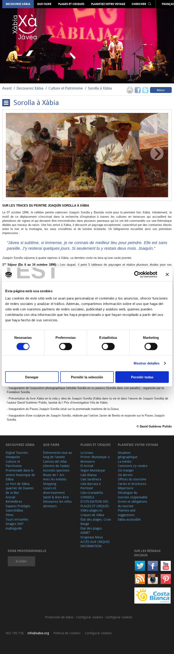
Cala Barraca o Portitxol (90, 486)
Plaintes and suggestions (126, 512)
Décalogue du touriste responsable (132, 494)
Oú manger (126, 470)
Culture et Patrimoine (65, 88)
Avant (7, 88)
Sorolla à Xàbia (100, 88)
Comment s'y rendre (132, 466)
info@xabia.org (38, 633)
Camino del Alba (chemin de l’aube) (56, 463)
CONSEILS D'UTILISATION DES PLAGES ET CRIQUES (94, 501)
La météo (124, 461)
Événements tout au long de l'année (57, 454)
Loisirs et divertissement (54, 490)
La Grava (86, 452)
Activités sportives (56, 470)
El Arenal (86, 466)
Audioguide (14, 528)
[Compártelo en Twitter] (145, 90)
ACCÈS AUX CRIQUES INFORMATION (95, 543)
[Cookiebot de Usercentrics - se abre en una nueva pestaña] (137, 274)
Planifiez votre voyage (108, 4)
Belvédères (14, 501)
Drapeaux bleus (91, 537)
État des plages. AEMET (91, 530)
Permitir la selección (87, 377)
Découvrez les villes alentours (57, 503)
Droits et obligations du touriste (132, 503)
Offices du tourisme (132, 479)
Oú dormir (125, 475)
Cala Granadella (91, 492)
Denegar (32, 377)
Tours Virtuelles (17, 519)
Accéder (21, 561)
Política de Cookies (66, 633)
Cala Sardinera (90, 479)
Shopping (49, 484)
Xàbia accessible (129, 519)
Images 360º (15, 524)
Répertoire (125, 488)
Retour (161, 90)
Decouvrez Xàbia (18, 4)
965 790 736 (15, 633)
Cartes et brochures (132, 484)
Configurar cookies (90, 617)
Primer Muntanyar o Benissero (95, 459)
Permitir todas (142, 377)
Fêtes (9, 515)
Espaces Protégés (18, 506)
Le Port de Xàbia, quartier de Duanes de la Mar (20, 488)
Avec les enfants (54, 479)
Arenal (10, 497)
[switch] (65, 346)
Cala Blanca (88, 475)
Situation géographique (128, 454)
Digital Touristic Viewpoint (17, 454)
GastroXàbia (14, 510)
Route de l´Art (53, 475)
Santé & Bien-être (56, 497)
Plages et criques (71, 4)
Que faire (44, 4)
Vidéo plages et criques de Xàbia (92, 512)
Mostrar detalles (147, 363)
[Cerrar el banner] (167, 274)
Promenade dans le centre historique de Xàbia (20, 474)
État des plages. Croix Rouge (95, 521)
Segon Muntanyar (92, 470)
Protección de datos (59, 617)
